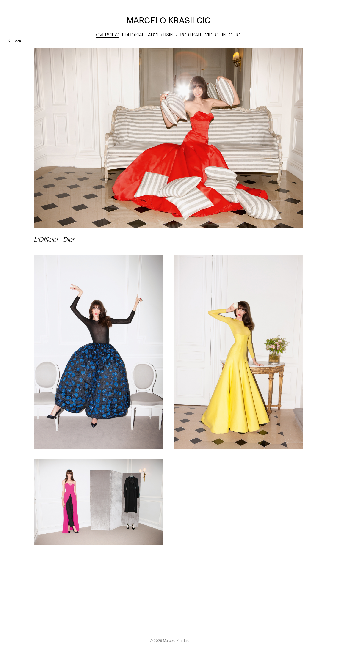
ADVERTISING (162, 35)
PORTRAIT (191, 35)
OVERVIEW (107, 35)
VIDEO (211, 35)
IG (238, 35)
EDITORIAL (133, 35)
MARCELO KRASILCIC (168, 20)
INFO (227, 35)
